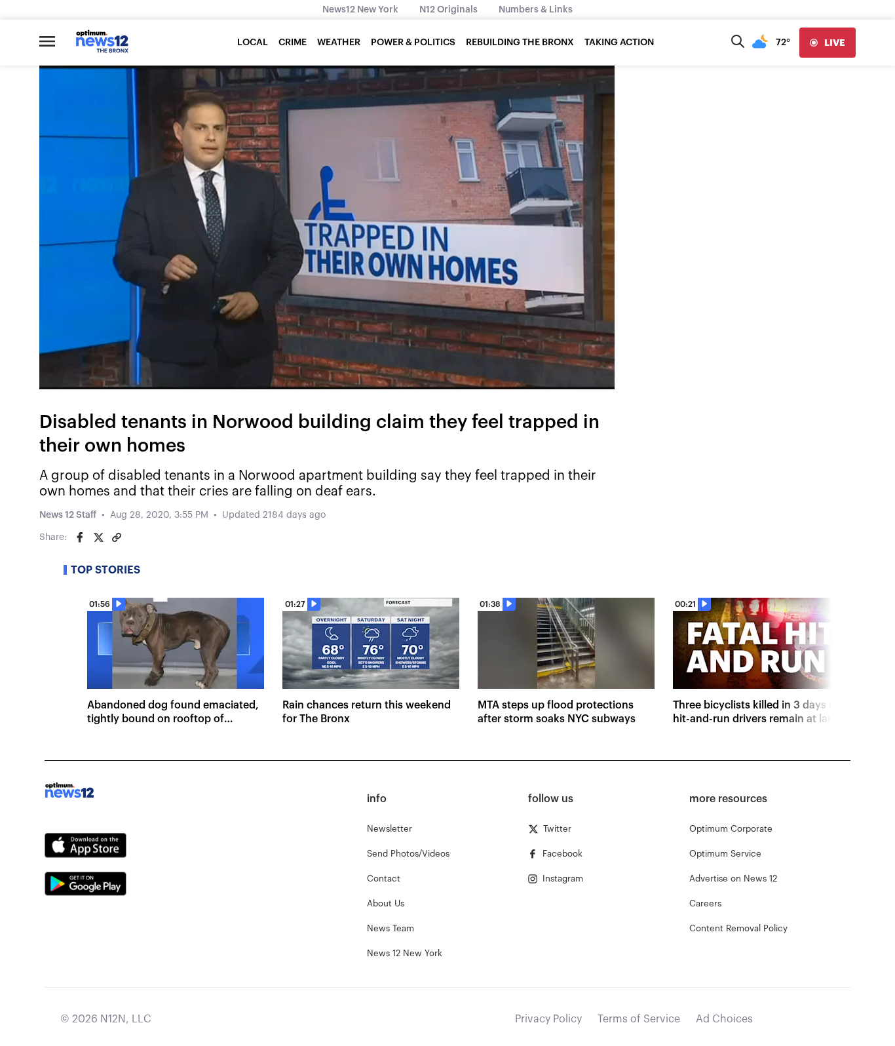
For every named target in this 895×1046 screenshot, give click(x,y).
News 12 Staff (67, 515)
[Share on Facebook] (80, 537)
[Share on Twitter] (98, 537)
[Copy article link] (116, 537)
